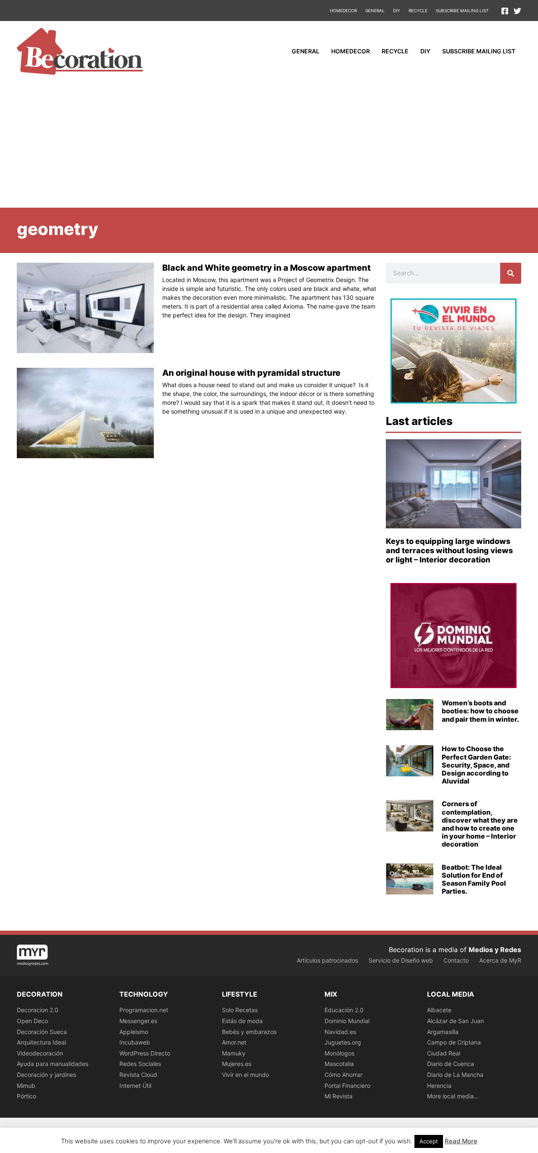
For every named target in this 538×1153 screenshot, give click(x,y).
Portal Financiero (347, 1085)
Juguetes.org (342, 1042)
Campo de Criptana (454, 1042)
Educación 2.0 (344, 1009)
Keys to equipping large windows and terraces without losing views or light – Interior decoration (449, 550)
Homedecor (343, 10)
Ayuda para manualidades (52, 1063)
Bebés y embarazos (249, 1031)
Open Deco (32, 1020)
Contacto (456, 960)
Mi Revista (338, 1096)
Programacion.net (143, 1009)
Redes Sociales (140, 1063)
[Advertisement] (269, 144)
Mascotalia (339, 1063)
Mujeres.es (236, 1063)
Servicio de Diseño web (401, 960)
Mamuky (233, 1053)
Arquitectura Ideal (41, 1042)
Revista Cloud (138, 1074)
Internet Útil (135, 1085)
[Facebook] (505, 11)
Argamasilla (443, 1031)
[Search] (510, 273)
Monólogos (339, 1053)
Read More (461, 1141)
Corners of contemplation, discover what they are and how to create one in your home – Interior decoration (480, 823)
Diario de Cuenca (450, 1063)
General (375, 10)
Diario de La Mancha (455, 1074)
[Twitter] (517, 11)
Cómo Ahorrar (343, 1074)
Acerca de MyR (500, 960)
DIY (396, 10)
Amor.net (234, 1042)
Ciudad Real (443, 1053)
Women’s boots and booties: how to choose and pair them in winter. (480, 711)
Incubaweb (134, 1042)
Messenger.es (138, 1020)
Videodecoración (40, 1053)
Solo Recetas (240, 1009)
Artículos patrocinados (327, 960)
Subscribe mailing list (462, 10)
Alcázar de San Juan (455, 1020)
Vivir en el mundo (245, 1074)
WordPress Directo (144, 1053)
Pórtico (26, 1096)
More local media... (453, 1096)
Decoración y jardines (46, 1074)
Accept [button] (428, 1141)
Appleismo (133, 1031)
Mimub (26, 1085)
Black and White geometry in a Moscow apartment (266, 268)
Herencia (439, 1085)
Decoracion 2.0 (37, 1009)
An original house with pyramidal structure (251, 373)
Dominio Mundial (346, 1020)
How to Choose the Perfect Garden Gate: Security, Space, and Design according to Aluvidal (476, 764)
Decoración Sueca (42, 1031)
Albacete (439, 1009)
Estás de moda (242, 1020)
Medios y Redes (495, 949)
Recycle (418, 10)
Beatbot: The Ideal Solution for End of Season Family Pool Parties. (474, 879)
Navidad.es (340, 1031)
